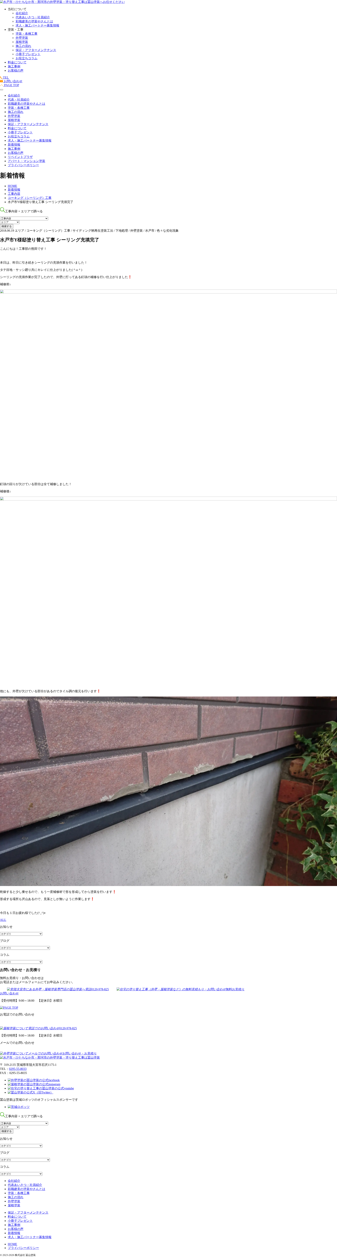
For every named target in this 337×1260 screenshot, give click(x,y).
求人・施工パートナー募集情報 (37, 25)
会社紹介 (22, 13)
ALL (3, 920)
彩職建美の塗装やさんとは (34, 21)
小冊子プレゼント (28, 54)
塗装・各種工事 (26, 33)
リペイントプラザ (20, 157)
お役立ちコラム (26, 58)
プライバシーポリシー (23, 165)
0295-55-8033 (18, 1068)
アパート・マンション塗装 (26, 161)
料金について (17, 62)
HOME (12, 1244)
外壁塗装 (22, 37)
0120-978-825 (100, 989)
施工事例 (14, 66)
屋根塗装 (22, 41)
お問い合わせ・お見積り (79, 1053)
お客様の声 (15, 70)
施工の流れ (23, 46)
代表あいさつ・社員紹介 (33, 17)
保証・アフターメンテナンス (36, 50)
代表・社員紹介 (19, 99)
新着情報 (14, 144)
